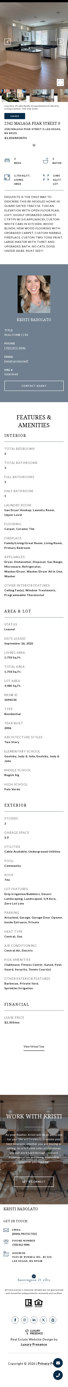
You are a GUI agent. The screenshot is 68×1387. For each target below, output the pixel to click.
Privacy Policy (49, 1363)
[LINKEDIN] (34, 1319)
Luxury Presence (34, 1344)
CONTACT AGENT (34, 385)
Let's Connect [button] (34, 1181)
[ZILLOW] (52, 1319)
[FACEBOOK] (15, 1319)
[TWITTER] (43, 1319)
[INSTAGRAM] (24, 1319)
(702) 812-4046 (15, 348)
